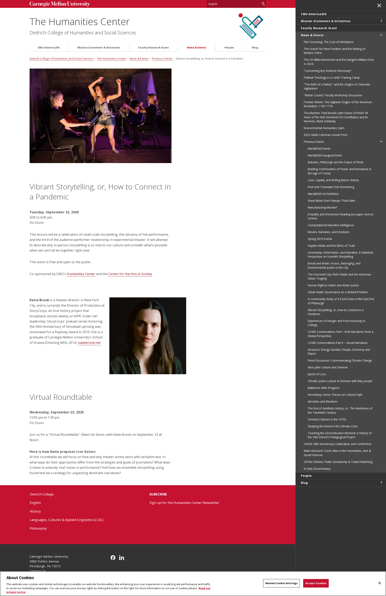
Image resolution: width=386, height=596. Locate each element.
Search (263, 4)
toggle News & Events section (381, 35)
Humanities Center (81, 274)
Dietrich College (42, 494)
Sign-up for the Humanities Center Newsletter (184, 502)
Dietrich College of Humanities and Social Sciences (83, 32)
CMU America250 (48, 47)
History (35, 511)
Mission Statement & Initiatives (98, 47)
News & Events (196, 47)
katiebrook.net (89, 342)
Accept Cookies (315, 583)
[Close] (379, 583)
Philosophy (38, 528)
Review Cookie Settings (281, 583)
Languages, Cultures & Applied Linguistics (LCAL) (67, 520)
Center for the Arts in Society (130, 274)
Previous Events (162, 58)
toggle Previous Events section (381, 141)
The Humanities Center (80, 21)
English (35, 502)
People (229, 47)
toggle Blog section (381, 482)
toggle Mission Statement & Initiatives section (381, 21)
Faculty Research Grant (153, 47)
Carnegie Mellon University (60, 4)
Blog (255, 47)
